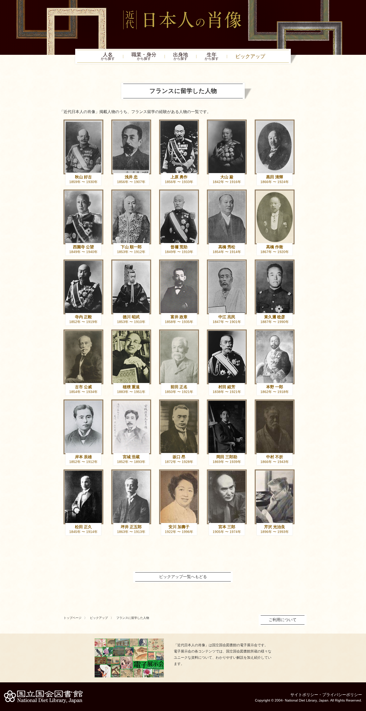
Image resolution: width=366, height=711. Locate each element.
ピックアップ (250, 56)
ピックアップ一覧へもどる (183, 577)
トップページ (72, 618)
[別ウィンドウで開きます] (129, 640)
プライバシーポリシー (342, 695)
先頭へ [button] (361, 677)
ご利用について (283, 620)
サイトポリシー (304, 695)
